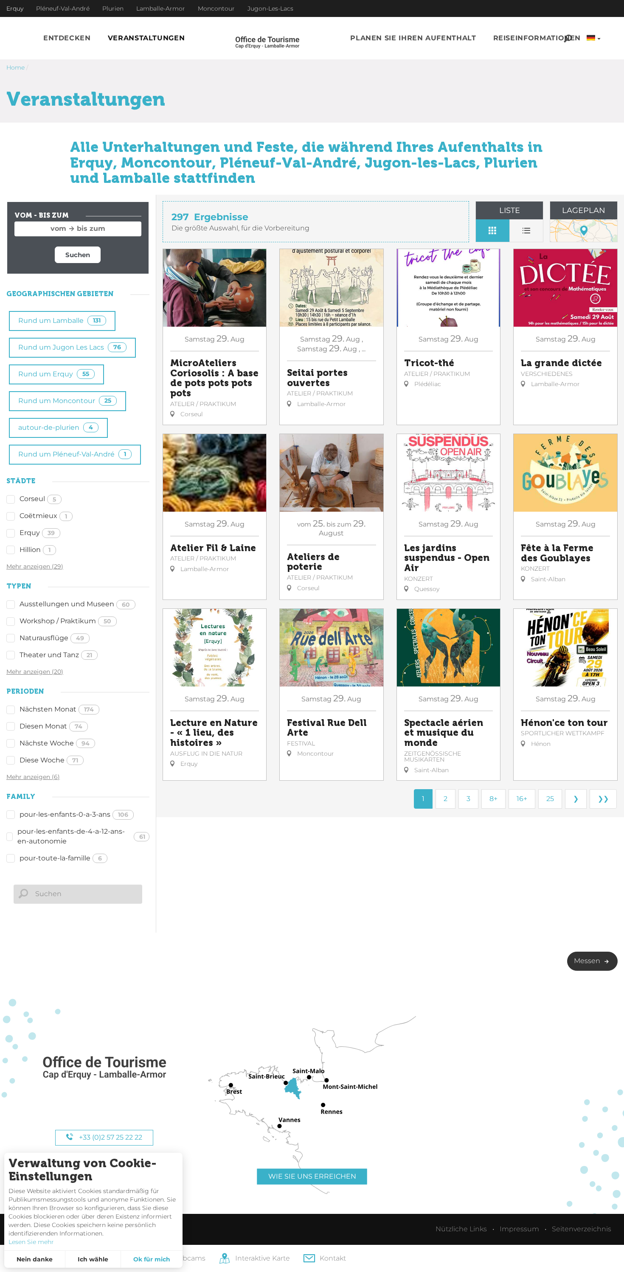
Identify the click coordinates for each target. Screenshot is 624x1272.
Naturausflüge (52, 638)
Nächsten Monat (57, 709)
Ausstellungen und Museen (75, 604)
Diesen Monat (51, 726)
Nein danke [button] (35, 1259)
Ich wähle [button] (93, 1259)
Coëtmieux (43, 516)
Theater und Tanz (56, 655)
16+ (522, 799)
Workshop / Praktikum (65, 621)
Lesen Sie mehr (31, 1242)
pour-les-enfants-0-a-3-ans (74, 814)
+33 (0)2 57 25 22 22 (109, 1137)
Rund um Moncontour (64, 401)
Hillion (35, 550)
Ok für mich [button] (151, 1259)
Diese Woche (49, 760)
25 (550, 799)
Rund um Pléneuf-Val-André (72, 454)
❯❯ (603, 799)
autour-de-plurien (55, 427)
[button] (67, 38)
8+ (493, 799)
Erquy (37, 533)
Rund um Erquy (53, 374)
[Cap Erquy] (104, 1068)
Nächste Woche (55, 743)
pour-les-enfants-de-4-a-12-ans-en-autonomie (81, 836)
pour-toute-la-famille (61, 858)
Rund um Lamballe (59, 321)
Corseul (38, 499)
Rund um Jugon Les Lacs (69, 347)
